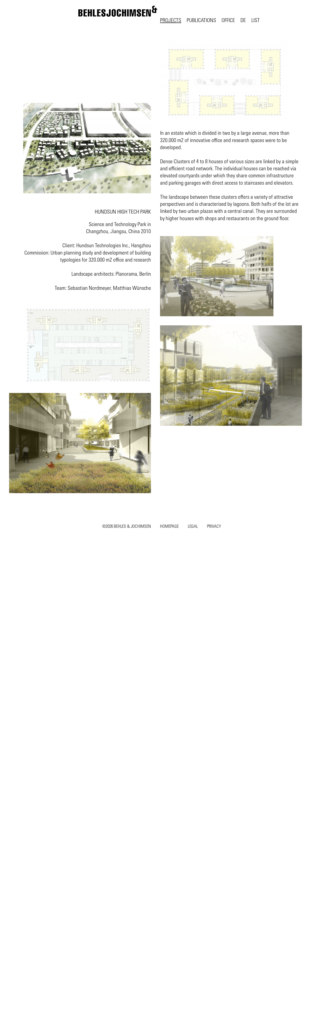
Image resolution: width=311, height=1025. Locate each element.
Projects (170, 19)
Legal (193, 526)
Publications (201, 19)
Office (228, 19)
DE (243, 19)
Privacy (214, 526)
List (255, 19)
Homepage (169, 526)
